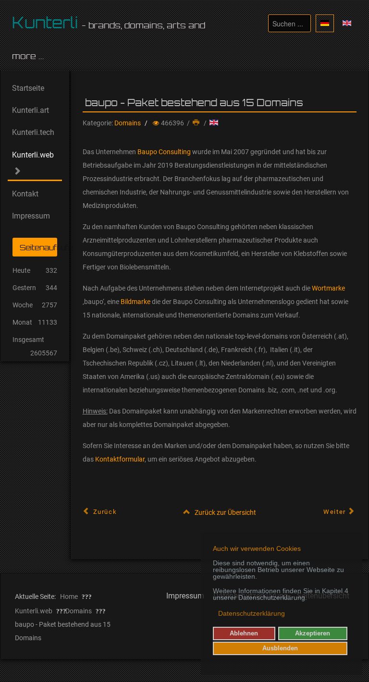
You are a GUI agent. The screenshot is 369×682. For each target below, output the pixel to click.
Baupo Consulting (164, 152)
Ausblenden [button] (280, 648)
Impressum (185, 595)
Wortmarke (328, 288)
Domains (127, 123)
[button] (213, 614)
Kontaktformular (120, 459)
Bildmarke (135, 301)
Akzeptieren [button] (312, 633)
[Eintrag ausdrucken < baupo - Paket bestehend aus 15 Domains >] (197, 123)
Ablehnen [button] (244, 633)
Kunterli (45, 22)
